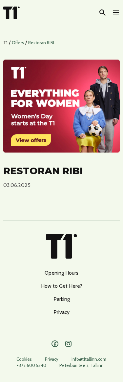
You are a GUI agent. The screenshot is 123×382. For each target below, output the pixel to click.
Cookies (24, 359)
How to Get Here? (61, 286)
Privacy (61, 312)
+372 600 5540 (31, 365)
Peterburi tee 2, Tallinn (81, 365)
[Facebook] (55, 344)
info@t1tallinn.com (89, 359)
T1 (5, 42)
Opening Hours (61, 273)
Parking (61, 299)
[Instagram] (68, 344)
